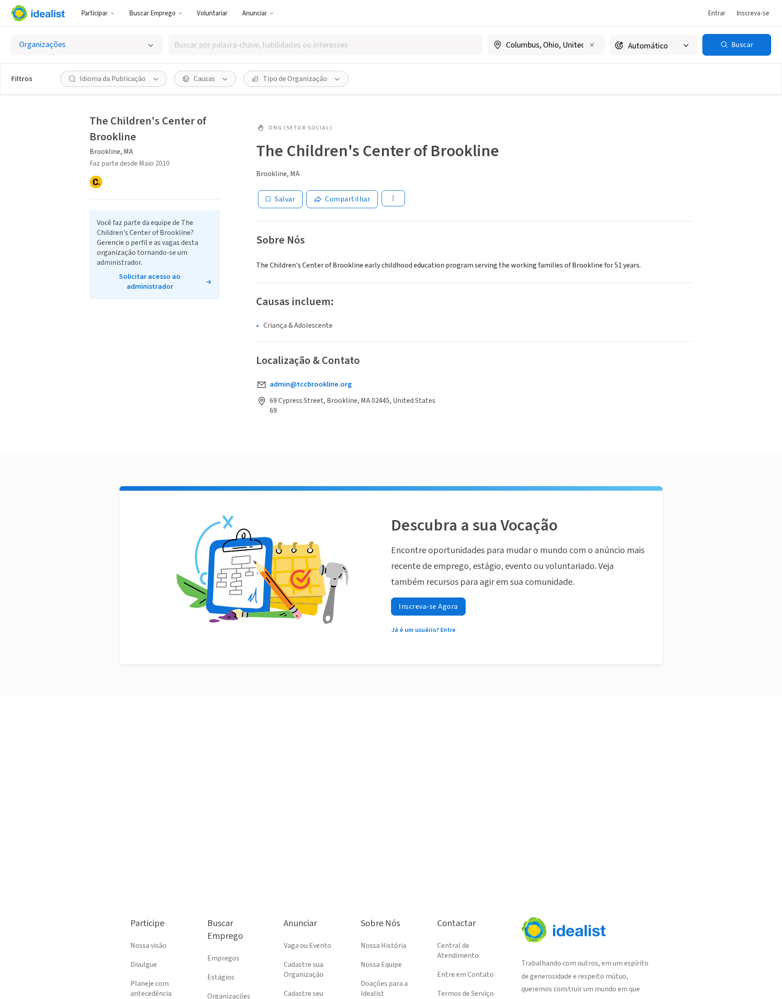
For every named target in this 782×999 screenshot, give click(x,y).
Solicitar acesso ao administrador (150, 282)
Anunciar (254, 13)
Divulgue (143, 965)
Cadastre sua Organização (304, 970)
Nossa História (383, 946)
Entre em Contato (465, 975)
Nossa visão (148, 946)
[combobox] (325, 45)
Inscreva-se (752, 13)
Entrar (716, 13)
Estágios (220, 977)
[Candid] (96, 182)
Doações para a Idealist (384, 989)
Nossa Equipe (381, 965)
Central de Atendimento (458, 951)
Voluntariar (212, 13)
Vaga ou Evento (307, 946)
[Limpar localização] (592, 44)
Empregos (223, 958)
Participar (94, 13)
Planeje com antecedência (151, 989)
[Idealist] (38, 13)
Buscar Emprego (152, 13)
